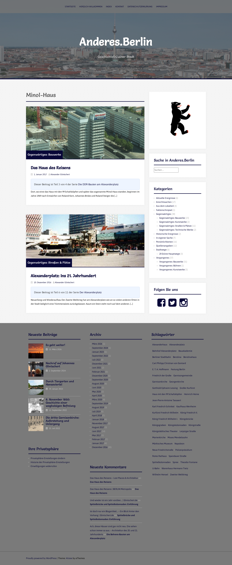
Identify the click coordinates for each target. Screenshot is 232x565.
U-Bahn (156, 468)
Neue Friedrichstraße (162, 450)
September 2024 (100, 348)
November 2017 (99, 423)
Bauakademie (185, 351)
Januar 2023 (98, 352)
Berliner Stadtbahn (161, 357)
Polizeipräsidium (183, 450)
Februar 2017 (98, 439)
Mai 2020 (96, 391)
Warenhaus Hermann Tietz (175, 468)
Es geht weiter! (55, 345)
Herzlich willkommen (90, 6)
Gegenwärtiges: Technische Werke (176, 229)
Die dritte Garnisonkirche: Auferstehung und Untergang (62, 421)
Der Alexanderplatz (91, 292)
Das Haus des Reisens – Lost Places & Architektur (114, 478)
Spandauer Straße (177, 456)
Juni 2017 (96, 431)
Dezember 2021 (99, 363)
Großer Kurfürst (187, 388)
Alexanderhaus (159, 344)
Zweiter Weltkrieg (179, 474)
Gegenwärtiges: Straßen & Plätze (49, 262)
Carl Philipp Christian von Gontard (169, 363)
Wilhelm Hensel (160, 474)
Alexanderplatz (177, 344)
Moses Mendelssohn (178, 437)
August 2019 (98, 407)
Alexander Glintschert (60, 174)
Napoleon (179, 443)
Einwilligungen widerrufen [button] (44, 466)
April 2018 (97, 415)
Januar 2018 (98, 419)
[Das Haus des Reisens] (85, 132)
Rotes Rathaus (159, 456)
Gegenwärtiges (163, 214)
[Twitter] (172, 305)
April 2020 (97, 395)
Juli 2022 (96, 359)
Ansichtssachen (164, 202)
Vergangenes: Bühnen (170, 265)
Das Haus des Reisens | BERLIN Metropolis (110, 489)
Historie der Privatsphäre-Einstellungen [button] (50, 462)
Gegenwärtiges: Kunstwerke (173, 222)
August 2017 (98, 427)
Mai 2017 (96, 435)
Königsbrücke (186, 419)
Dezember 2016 (99, 447)
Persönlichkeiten (164, 241)
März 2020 (97, 399)
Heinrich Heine (191, 394)
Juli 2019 (96, 411)
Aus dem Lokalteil (165, 206)
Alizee (69, 558)
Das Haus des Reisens (50, 167)
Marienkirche (159, 437)
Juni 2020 (96, 387)
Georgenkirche (176, 381)
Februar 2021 (98, 371)
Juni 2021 (96, 367)
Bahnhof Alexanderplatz (164, 351)
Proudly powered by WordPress (41, 558)
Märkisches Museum (162, 443)
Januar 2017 (98, 443)
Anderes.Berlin (116, 41)
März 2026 (97, 344)
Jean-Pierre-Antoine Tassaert (166, 400)
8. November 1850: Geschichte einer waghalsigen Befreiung (60, 403)
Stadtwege (161, 249)
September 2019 (100, 403)
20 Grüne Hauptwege (169, 253)
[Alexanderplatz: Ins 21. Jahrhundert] (85, 240)
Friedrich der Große (161, 375)
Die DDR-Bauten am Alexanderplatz (98, 184)
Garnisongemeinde (182, 375)
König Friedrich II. (189, 412)
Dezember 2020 (99, 375)
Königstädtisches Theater (165, 431)
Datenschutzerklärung (140, 6)
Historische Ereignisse (167, 234)
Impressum (161, 6)
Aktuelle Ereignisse (165, 198)
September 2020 (100, 379)
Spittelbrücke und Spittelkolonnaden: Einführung (114, 504)
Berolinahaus (189, 357)
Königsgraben (159, 425)
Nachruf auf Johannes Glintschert (60, 364)
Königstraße (195, 425)
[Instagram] (183, 305)
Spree (175, 462)
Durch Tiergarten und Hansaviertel (60, 382)
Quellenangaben (164, 245)
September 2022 (100, 356)
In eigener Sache (164, 238)
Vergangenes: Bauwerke (171, 261)
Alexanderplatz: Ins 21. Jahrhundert (63, 275)
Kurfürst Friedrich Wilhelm (165, 412)
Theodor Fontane (188, 462)
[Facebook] (161, 305)
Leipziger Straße (188, 431)
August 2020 (98, 383)
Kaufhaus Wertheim (186, 406)
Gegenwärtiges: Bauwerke (44, 154)
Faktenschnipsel (164, 210)
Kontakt (119, 6)
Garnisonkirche (159, 381)
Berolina (177, 357)
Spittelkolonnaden (161, 462)
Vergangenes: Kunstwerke (172, 269)
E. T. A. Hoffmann (160, 369)
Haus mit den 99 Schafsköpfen (167, 394)
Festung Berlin (178, 369)
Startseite (70, 6)
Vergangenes (162, 257)
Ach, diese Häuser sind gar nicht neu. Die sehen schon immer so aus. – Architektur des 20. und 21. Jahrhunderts (114, 530)
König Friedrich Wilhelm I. (165, 419)
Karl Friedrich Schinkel (163, 406)
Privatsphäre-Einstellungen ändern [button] (48, 458)
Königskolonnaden (177, 425)
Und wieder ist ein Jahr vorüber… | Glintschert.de (113, 500)
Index (109, 6)
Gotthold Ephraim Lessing (165, 388)
